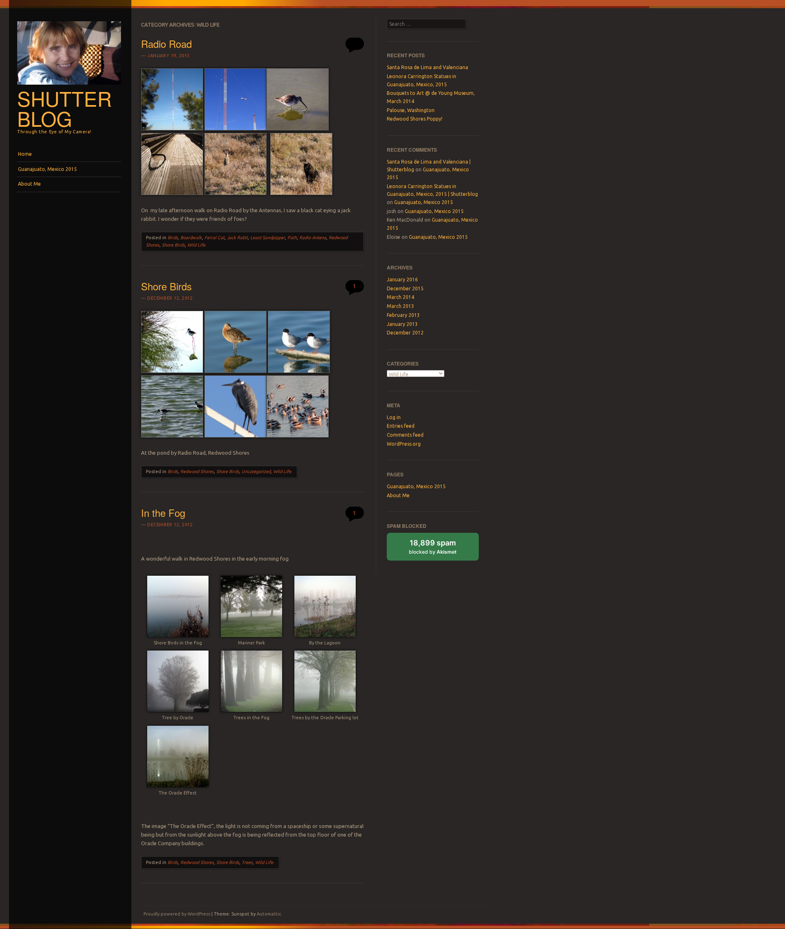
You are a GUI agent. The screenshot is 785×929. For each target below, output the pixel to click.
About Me (29, 183)
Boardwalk (191, 237)
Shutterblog (64, 108)
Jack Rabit (237, 237)
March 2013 (400, 306)
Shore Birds (173, 244)
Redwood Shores (197, 471)
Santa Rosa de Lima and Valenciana (427, 67)
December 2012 (405, 332)
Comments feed (405, 435)
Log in (394, 417)
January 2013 (402, 324)
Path (292, 237)
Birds (173, 237)
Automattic (269, 913)
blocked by (433, 547)
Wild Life (196, 244)
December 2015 (405, 288)
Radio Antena (312, 237)
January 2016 (402, 279)
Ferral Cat (214, 237)
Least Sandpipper (267, 237)
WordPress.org (404, 444)
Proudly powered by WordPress (177, 913)
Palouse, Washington (411, 110)
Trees (247, 862)
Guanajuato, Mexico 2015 (47, 169)
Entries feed (401, 426)
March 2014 (400, 297)
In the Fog (163, 512)
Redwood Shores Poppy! (414, 118)
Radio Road (166, 43)
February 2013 (403, 315)
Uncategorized (256, 471)
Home (25, 154)
